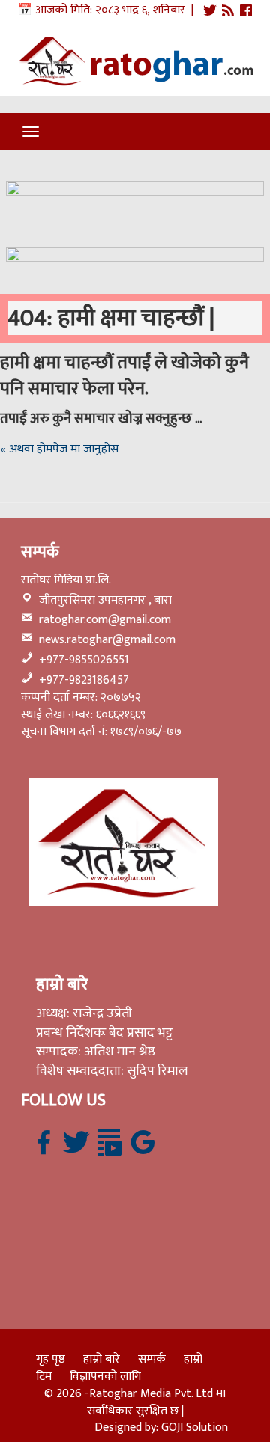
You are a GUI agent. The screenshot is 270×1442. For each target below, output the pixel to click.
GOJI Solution (194, 1427)
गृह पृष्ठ (50, 1359)
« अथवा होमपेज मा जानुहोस (59, 449)
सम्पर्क (152, 1359)
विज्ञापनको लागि (105, 1376)
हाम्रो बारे (101, 1359)
